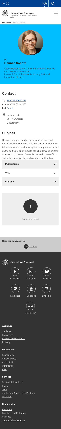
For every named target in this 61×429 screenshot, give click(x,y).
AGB (4, 369)
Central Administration (13, 420)
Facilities (6, 416)
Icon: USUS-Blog (30, 306)
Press (5, 385)
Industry (6, 342)
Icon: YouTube (31, 289)
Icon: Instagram (31, 271)
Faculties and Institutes (14, 412)
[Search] (53, 3)
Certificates (7, 365)
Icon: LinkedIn (46, 289)
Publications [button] (12, 163)
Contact (33, 246)
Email (10, 108)
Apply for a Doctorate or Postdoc (18, 392)
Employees (7, 334)
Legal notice (8, 354)
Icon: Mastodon (15, 289)
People (8, 22)
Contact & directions (12, 382)
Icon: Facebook (15, 271)
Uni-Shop (6, 396)
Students (6, 331)
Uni (3, 3)
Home (3, 22)
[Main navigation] (56, 13)
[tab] (30, 164)
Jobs (4, 389)
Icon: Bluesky (47, 271)
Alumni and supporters (13, 338)
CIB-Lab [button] (9, 181)
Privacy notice (9, 358)
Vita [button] (7, 172)
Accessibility (8, 362)
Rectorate (7, 409)
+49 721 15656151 (16, 100)
